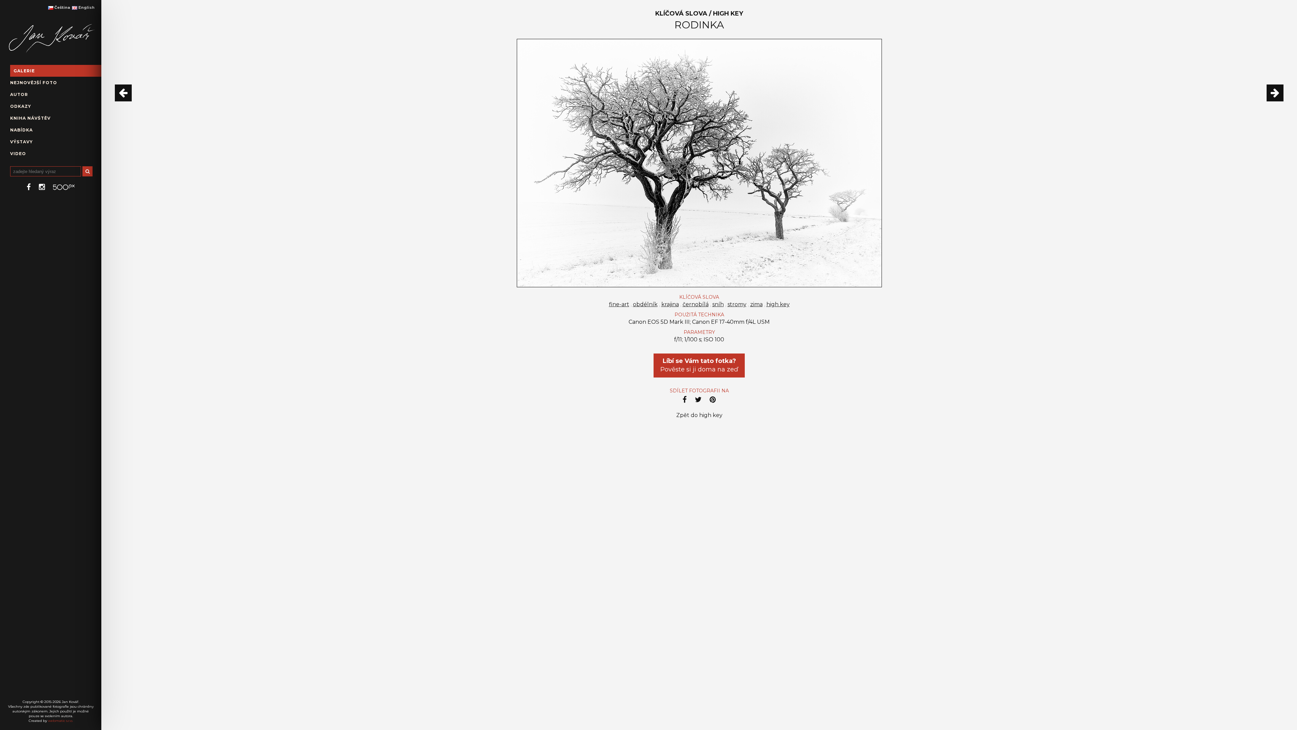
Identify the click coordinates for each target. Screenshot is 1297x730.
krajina (670, 304)
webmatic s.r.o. (60, 721)
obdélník (645, 304)
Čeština (61, 7)
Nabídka (21, 129)
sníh (718, 304)
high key (778, 304)
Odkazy (20, 106)
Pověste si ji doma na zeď (699, 365)
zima (756, 304)
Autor (19, 94)
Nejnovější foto (33, 82)
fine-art (619, 304)
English (86, 7)
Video (18, 153)
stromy (737, 304)
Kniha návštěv (30, 118)
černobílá (696, 304)
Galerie (24, 70)
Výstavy (21, 141)
